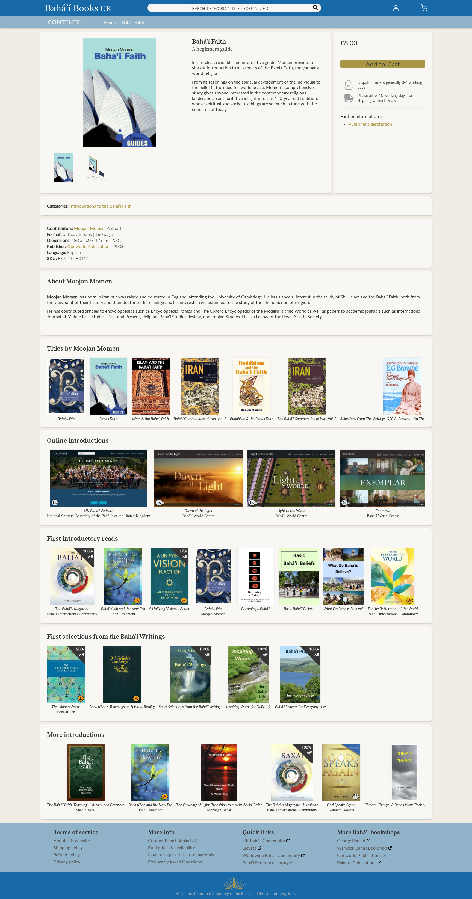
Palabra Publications (357, 862)
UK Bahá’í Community (264, 840)
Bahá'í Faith (133, 22)
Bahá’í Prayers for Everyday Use (300, 706)
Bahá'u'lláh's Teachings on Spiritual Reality (122, 706)
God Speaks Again (341, 804)
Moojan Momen (89, 228)
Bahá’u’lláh (66, 418)
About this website (72, 840)
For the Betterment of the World (393, 608)
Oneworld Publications (89, 246)
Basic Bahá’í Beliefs (299, 608)
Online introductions (78, 440)
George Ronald (351, 840)
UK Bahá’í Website (98, 510)
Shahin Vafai (86, 810)
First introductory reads (82, 538)
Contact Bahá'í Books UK (172, 840)
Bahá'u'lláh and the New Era (123, 608)
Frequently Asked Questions (175, 862)
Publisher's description (370, 124)
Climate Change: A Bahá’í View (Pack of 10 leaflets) (404, 804)
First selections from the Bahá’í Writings (106, 636)
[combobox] (234, 8)
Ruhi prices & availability (171, 847)
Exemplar (383, 510)
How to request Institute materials (181, 855)
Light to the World (291, 510)
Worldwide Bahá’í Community (272, 855)
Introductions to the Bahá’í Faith (101, 206)
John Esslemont (123, 614)
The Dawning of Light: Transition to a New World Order (219, 804)
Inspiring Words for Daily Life (248, 706)
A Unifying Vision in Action (169, 608)
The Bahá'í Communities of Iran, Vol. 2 (307, 418)
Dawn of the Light (199, 510)
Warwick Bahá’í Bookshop (362, 848)
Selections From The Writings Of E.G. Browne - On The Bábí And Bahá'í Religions (402, 418)
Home (110, 22)
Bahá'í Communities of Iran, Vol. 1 (200, 418)
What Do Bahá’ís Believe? (343, 608)
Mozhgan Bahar (219, 810)
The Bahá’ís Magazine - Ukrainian (292, 804)
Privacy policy (67, 862)
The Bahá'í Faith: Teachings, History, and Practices (86, 804)
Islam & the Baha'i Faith (150, 418)
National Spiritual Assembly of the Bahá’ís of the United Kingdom (98, 516)
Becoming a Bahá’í (255, 608)
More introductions (75, 734)
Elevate (250, 848)
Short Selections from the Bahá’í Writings (190, 706)
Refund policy (67, 855)
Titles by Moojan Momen (83, 348)
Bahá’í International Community (72, 614)
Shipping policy (68, 847)
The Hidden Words (66, 706)
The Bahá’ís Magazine (72, 608)
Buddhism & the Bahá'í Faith (251, 418)
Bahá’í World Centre (198, 516)
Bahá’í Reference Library (266, 862)
